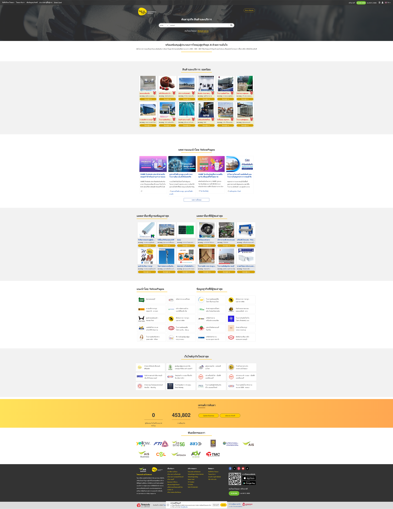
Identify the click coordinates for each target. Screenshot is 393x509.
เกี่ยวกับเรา (170, 468)
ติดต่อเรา (211, 468)
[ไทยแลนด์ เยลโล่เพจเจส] (234, 468)
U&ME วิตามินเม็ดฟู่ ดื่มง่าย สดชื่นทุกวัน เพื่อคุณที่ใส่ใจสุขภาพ (210, 175)
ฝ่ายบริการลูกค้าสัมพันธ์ (214, 477)
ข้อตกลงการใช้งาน (172, 482)
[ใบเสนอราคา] (379, 2)
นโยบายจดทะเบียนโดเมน (174, 492)
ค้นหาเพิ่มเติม (249, 10)
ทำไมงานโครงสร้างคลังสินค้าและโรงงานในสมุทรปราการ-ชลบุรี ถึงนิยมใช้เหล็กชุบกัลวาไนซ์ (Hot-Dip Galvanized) (239, 178)
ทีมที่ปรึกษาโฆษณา (8, 2)
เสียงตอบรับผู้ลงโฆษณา (173, 484)
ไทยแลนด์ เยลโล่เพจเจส (144, 474)
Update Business (208, 416)
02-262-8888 (361, 3)
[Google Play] (249, 483)
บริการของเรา (192, 468)
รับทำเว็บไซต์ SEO (193, 487)
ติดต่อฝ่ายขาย (203, 30)
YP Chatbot (191, 482)
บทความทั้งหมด (196, 200)
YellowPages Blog (193, 477)
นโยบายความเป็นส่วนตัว (174, 474)
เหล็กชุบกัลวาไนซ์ (235, 191)
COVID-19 (170, 489)
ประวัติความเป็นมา (172, 471)
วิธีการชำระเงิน (212, 479)
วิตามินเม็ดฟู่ (204, 191)
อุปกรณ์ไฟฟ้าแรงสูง (177, 191)
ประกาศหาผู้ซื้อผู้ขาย (45, 2)
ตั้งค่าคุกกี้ (216, 505)
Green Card (58, 2)
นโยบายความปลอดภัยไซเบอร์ (175, 477)
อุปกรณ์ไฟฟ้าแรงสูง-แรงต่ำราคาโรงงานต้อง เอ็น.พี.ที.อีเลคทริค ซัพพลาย (181, 176)
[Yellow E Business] (230, 468)
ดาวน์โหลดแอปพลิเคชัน (248, 474)
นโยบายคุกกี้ (170, 479)
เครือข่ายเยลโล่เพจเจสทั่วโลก (175, 487)
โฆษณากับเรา (20, 2)
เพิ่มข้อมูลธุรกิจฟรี (32, 2)
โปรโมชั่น (190, 484)
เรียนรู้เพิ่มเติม (184, 507)
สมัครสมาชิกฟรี (230, 416)
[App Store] (249, 478)
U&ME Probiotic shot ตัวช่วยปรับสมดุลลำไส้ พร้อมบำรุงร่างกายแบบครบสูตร (152, 176)
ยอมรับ (223, 505)
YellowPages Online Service (196, 474)
